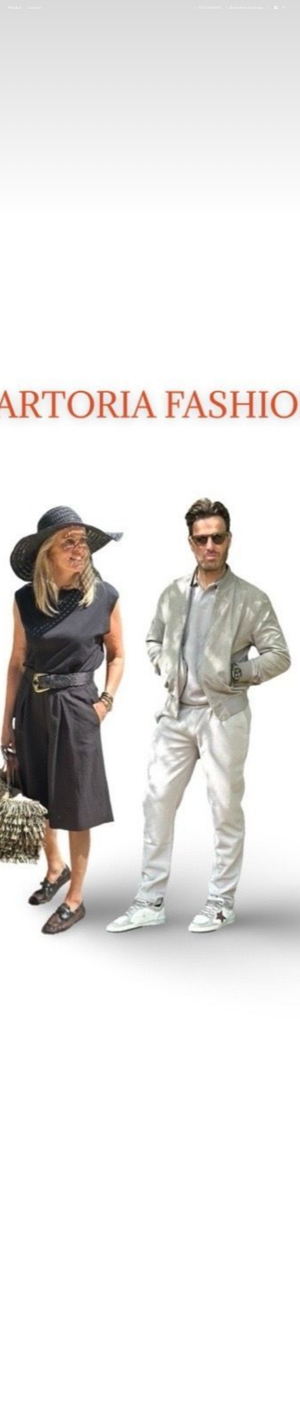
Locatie (35, 8)
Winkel (14, 8)
